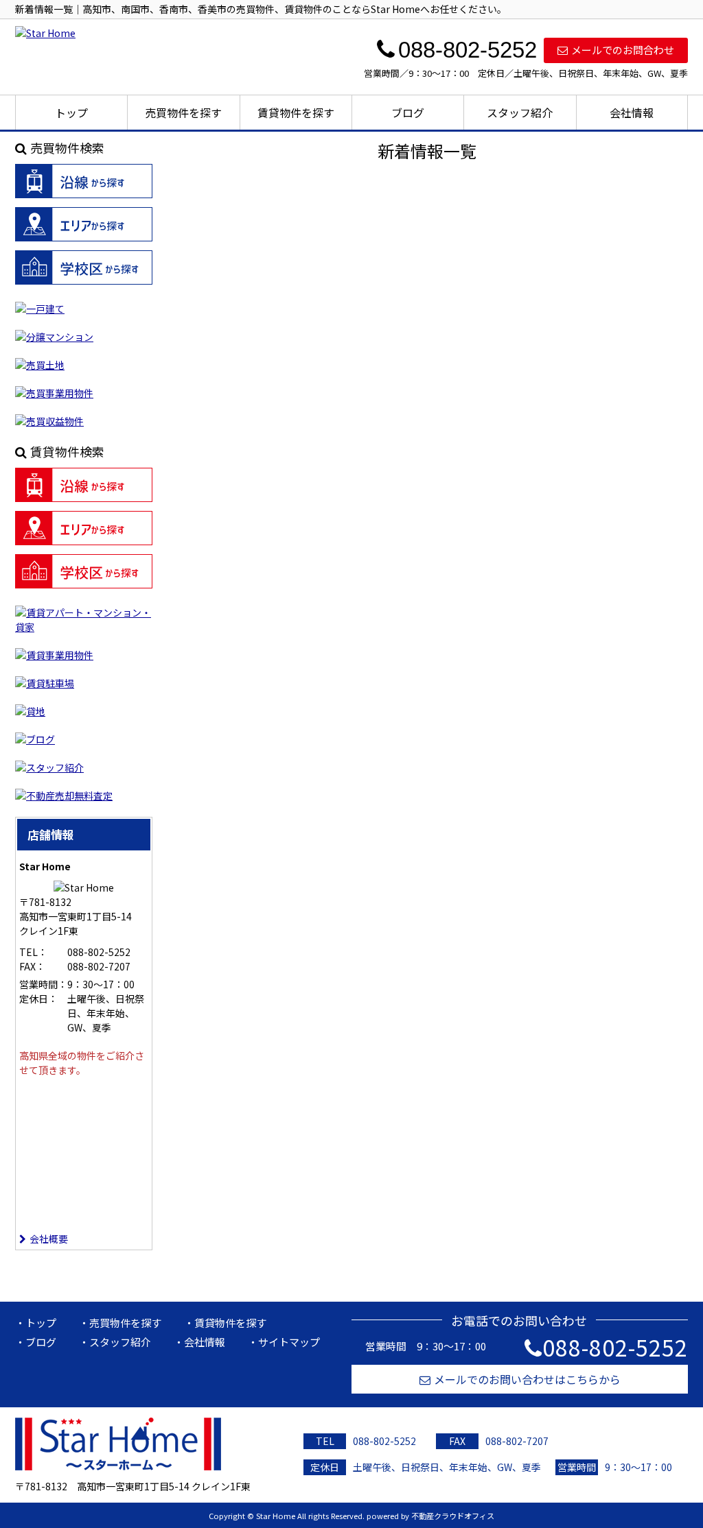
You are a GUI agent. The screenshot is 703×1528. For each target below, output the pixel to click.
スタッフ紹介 (520, 112)
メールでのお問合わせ (622, 50)
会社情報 (632, 112)
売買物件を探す (183, 112)
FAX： (32, 966)
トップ (71, 112)
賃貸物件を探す (295, 112)
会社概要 (49, 1238)
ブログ (407, 112)
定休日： (38, 998)
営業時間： (43, 984)
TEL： (33, 952)
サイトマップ (289, 1342)
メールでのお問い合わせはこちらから (527, 1379)
